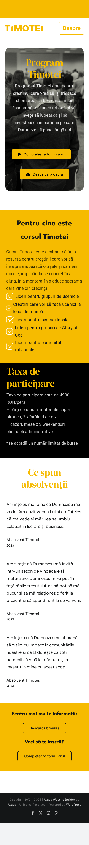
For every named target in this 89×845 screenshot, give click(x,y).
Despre (72, 28)
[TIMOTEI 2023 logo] (24, 20)
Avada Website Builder (59, 799)
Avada (12, 804)
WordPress (73, 804)
